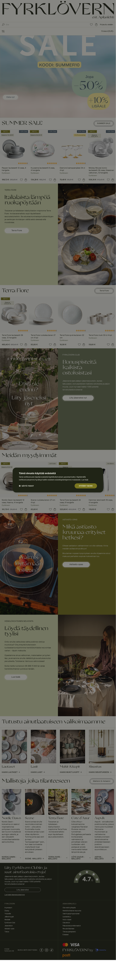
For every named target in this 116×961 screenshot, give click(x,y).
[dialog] (58, 480)
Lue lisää (84, 480)
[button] (26, 486)
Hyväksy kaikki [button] (86, 486)
